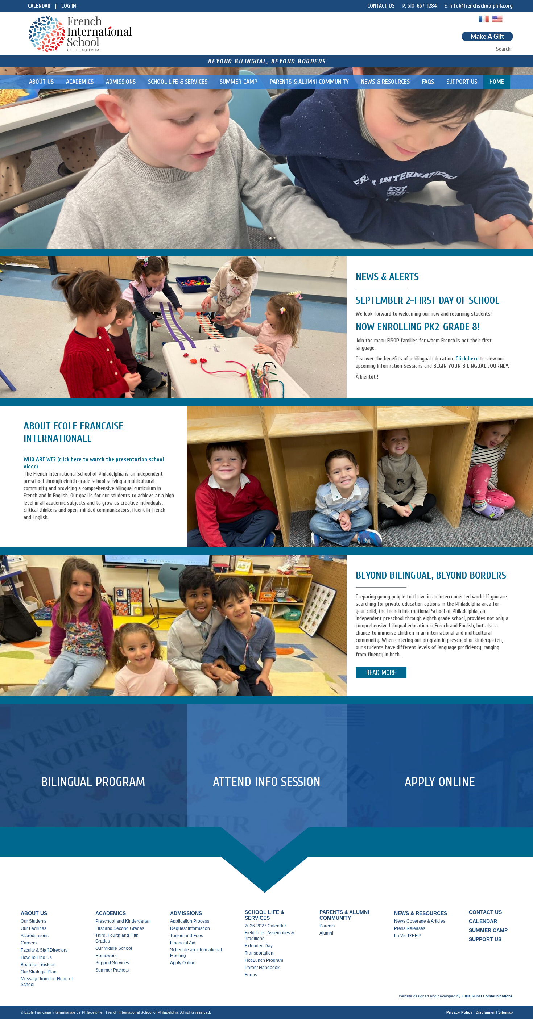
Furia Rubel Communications (487, 996)
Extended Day (259, 945)
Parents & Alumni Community (309, 81)
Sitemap (505, 1012)
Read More (381, 673)
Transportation (259, 953)
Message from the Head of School (47, 981)
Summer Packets (112, 970)
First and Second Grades (119, 928)
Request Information (190, 928)
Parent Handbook (262, 967)
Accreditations (35, 935)
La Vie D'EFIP (407, 935)
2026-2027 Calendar (265, 925)
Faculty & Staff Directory (44, 950)
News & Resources (385, 81)
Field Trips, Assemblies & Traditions (269, 935)
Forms (251, 974)
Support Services (112, 962)
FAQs (428, 81)
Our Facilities (33, 928)
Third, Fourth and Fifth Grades (117, 938)
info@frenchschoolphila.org (481, 6)
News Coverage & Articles (419, 921)
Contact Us (381, 6)
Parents (327, 925)
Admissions (121, 81)
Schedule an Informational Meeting (196, 952)
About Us (41, 81)
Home (496, 81)
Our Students (33, 921)
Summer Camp (238, 81)
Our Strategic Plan (39, 971)
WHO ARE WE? (40, 459)
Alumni (326, 933)
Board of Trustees (38, 964)
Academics (80, 81)
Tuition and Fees (186, 935)
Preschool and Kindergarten (123, 921)
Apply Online (182, 962)
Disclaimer (485, 1012)
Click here (467, 358)
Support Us (461, 81)
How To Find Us (36, 957)
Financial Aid (182, 942)
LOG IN (68, 6)
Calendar (39, 6)
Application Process (189, 921)
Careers (29, 942)
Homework (106, 955)
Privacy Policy (459, 1012)
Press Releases (409, 928)
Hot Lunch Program (264, 960)
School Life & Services (177, 81)
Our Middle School (113, 948)
